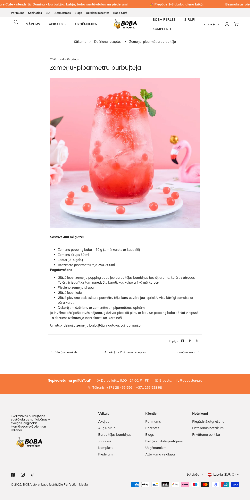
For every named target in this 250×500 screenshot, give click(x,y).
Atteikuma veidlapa (160, 454)
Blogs (78, 13)
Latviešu (209, 24)
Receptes (152, 428)
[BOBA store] (125, 24)
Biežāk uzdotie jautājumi (164, 441)
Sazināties (35, 13)
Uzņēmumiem (155, 447)
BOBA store (31, 484)
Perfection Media (76, 484)
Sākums (80, 41)
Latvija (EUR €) (224, 474)
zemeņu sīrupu (82, 287)
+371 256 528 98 (149, 387)
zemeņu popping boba (92, 277)
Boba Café (120, 13)
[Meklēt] (16, 22)
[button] (236, 24)
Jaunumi (104, 441)
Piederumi (105, 454)
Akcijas (103, 421)
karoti (112, 282)
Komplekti (105, 447)
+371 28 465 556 (119, 387)
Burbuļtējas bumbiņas (114, 434)
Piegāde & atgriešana (208, 421)
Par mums (17, 13)
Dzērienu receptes (97, 13)
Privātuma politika (206, 434)
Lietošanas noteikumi (208, 428)
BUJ (48, 13)
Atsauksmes (62, 13)
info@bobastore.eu (188, 380)
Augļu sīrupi (107, 428)
